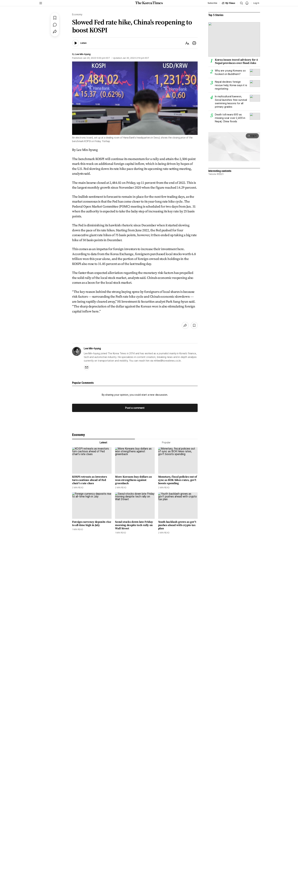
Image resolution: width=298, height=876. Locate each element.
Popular (166, 442)
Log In (256, 3)
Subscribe (212, 3)
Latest (103, 442)
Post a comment (135, 407)
